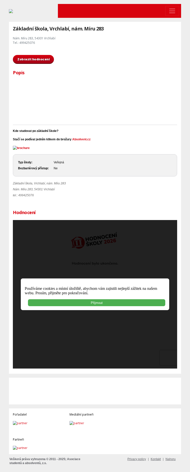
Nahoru (171, 459)
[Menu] (172, 11)
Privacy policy (136, 459)
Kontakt (156, 459)
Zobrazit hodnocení (33, 59)
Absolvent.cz (81, 139)
